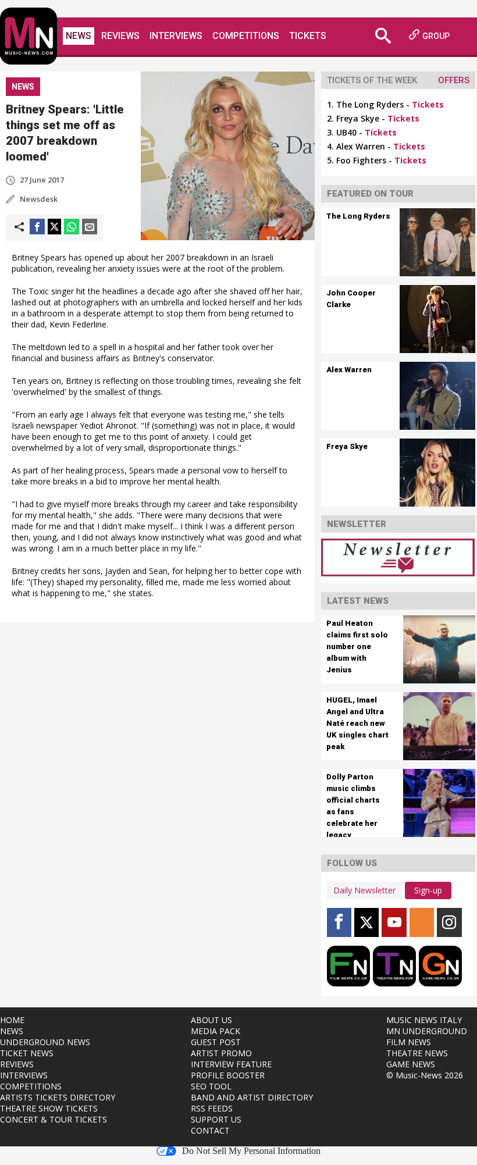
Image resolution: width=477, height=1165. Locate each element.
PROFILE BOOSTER (228, 1075)
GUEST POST (216, 1042)
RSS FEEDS (212, 1108)
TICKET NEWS (27, 1053)
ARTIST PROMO (221, 1053)
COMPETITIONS (31, 1086)
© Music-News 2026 (424, 1075)
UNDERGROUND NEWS (45, 1042)
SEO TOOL (211, 1086)
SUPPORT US (216, 1119)
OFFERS (453, 80)
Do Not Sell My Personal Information (251, 1151)
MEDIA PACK (215, 1030)
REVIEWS (17, 1064)
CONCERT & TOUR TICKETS (53, 1119)
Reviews (120, 35)
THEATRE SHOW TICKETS (49, 1108)
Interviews (175, 35)
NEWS (11, 1030)
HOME (12, 1019)
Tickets (307, 35)
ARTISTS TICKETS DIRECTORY (57, 1097)
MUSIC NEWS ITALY (424, 1019)
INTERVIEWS (24, 1075)
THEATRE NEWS (417, 1053)
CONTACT (210, 1130)
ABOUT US (211, 1019)
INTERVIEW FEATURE (231, 1064)
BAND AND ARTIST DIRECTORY (252, 1097)
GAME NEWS (410, 1064)
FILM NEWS (408, 1042)
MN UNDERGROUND (426, 1030)
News (78, 35)
